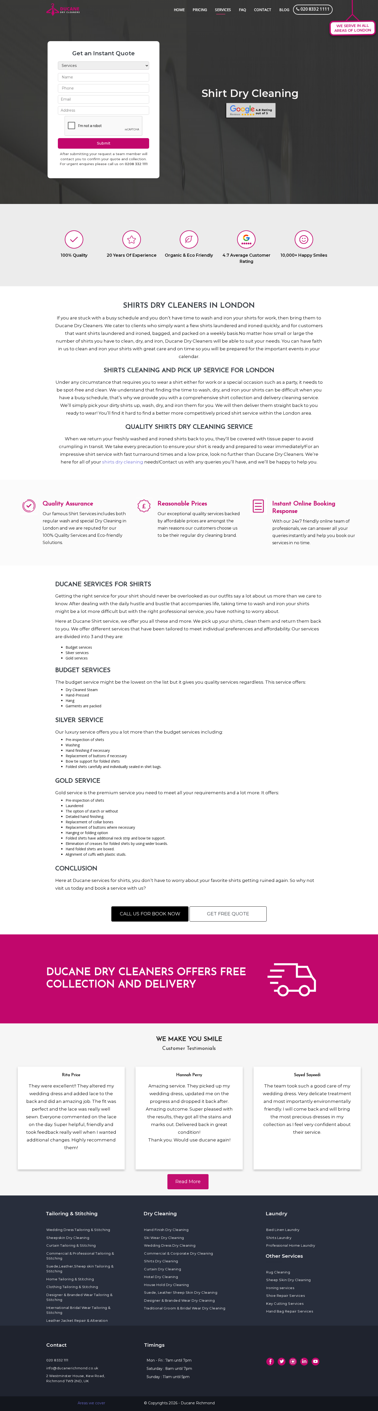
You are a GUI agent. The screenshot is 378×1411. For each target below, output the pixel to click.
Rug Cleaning (278, 1272)
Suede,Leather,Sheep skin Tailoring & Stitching (79, 1268)
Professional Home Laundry (290, 1245)
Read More (188, 1181)
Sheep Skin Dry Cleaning (288, 1280)
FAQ (242, 9)
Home (179, 9)
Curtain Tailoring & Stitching (71, 1245)
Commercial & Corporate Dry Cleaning (178, 1253)
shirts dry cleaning (122, 462)
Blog (284, 9)
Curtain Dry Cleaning (162, 1269)
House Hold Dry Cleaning (166, 1285)
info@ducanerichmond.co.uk (72, 1368)
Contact (262, 9)
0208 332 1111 (136, 164)
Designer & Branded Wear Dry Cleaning (179, 1300)
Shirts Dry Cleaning (161, 1261)
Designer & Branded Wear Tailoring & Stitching (79, 1297)
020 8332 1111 (57, 1360)
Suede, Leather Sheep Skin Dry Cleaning (180, 1292)
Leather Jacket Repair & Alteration (77, 1320)
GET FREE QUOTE (228, 914)
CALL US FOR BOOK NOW (150, 914)
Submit (103, 143)
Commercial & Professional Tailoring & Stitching (80, 1256)
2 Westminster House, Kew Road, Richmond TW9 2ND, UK (75, 1378)
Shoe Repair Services (285, 1295)
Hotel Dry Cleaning (161, 1277)
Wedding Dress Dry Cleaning (169, 1245)
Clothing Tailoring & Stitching (72, 1287)
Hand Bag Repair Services (289, 1311)
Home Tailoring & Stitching (70, 1279)
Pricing (200, 9)
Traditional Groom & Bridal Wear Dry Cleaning (184, 1308)
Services (223, 9)
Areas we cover (91, 1403)
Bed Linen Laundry (283, 1230)
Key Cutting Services (284, 1303)
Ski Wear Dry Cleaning (164, 1238)
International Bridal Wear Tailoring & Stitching (78, 1310)
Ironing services (280, 1288)
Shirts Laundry (278, 1238)
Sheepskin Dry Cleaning (67, 1238)
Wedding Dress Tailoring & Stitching (78, 1230)
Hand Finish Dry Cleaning (166, 1230)
